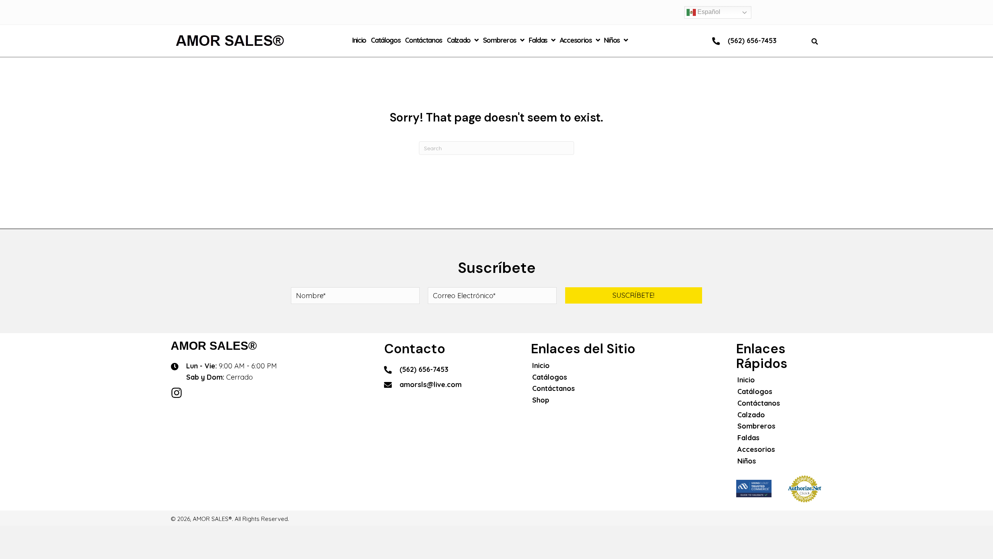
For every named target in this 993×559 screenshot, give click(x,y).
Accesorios (756, 449)
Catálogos (549, 377)
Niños (746, 461)
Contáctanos (553, 388)
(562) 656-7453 (752, 40)
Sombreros (756, 426)
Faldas (748, 437)
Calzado (751, 414)
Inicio (541, 365)
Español (708, 12)
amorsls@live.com (431, 384)
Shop (540, 400)
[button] (633, 295)
